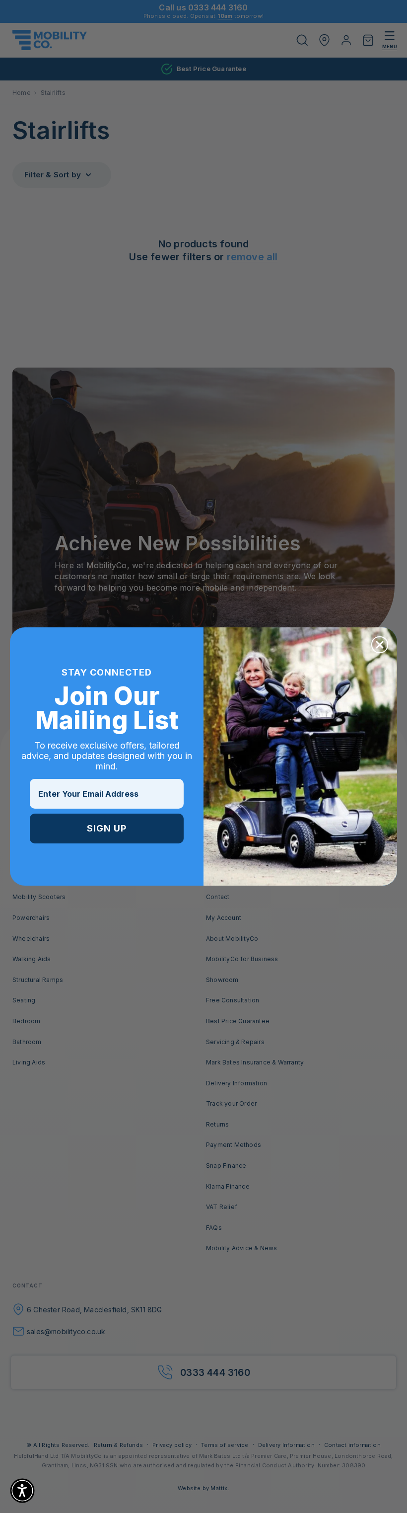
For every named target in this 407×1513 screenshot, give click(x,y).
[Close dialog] (379, 644)
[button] (22, 1490)
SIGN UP (107, 828)
